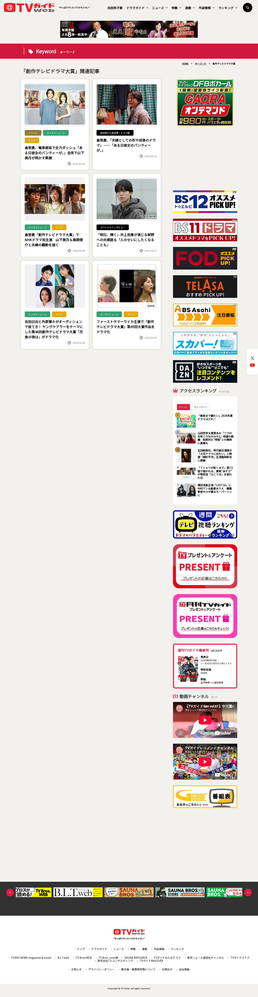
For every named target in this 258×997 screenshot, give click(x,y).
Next (248, 892)
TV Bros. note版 (108, 957)
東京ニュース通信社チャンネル (205, 957)
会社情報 (184, 969)
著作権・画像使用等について (138, 969)
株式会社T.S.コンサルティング (115, 960)
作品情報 (205, 7)
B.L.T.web (63, 957)
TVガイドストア (240, 957)
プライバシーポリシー (101, 969)
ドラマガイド (135, 7)
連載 (188, 7)
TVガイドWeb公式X (151, 960)
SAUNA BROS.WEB (135, 957)
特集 (174, 7)
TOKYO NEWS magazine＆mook (31, 957)
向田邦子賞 (115, 7)
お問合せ (167, 969)
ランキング (225, 7)
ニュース (158, 7)
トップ (81, 949)
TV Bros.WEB (84, 957)
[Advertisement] (205, 158)
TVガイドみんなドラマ (167, 957)
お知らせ (76, 969)
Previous (10, 892)
